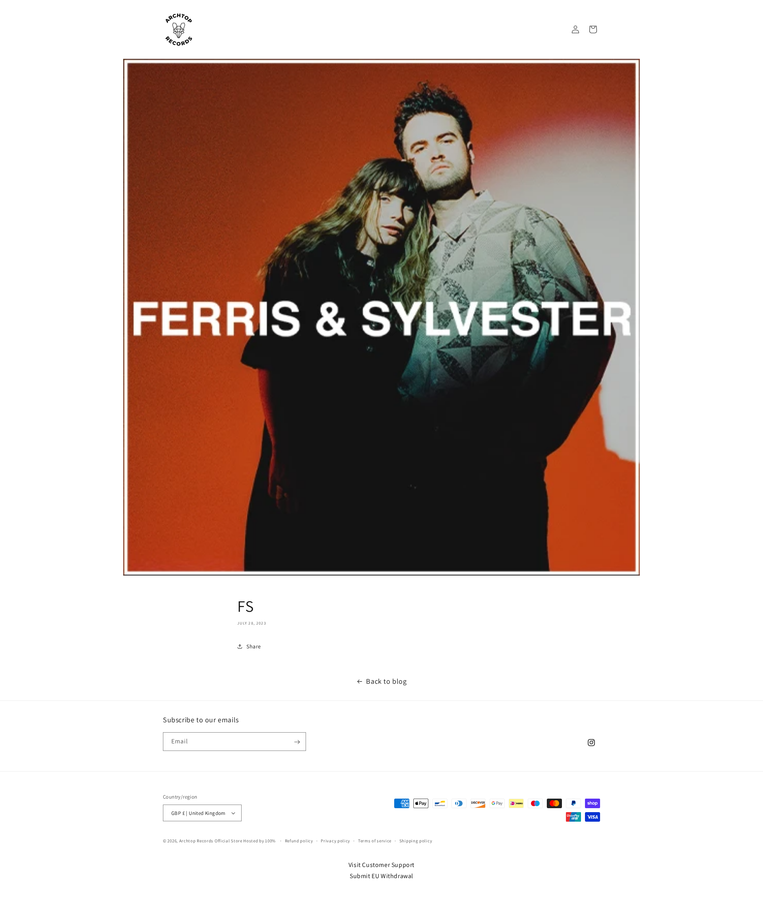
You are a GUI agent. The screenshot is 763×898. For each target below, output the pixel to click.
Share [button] (253, 646)
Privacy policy (335, 841)
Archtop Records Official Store (210, 841)
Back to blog (386, 681)
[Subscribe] (297, 742)
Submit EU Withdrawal (381, 876)
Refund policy (299, 841)
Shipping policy (415, 841)
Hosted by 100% (259, 841)
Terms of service (374, 841)
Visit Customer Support (381, 865)
